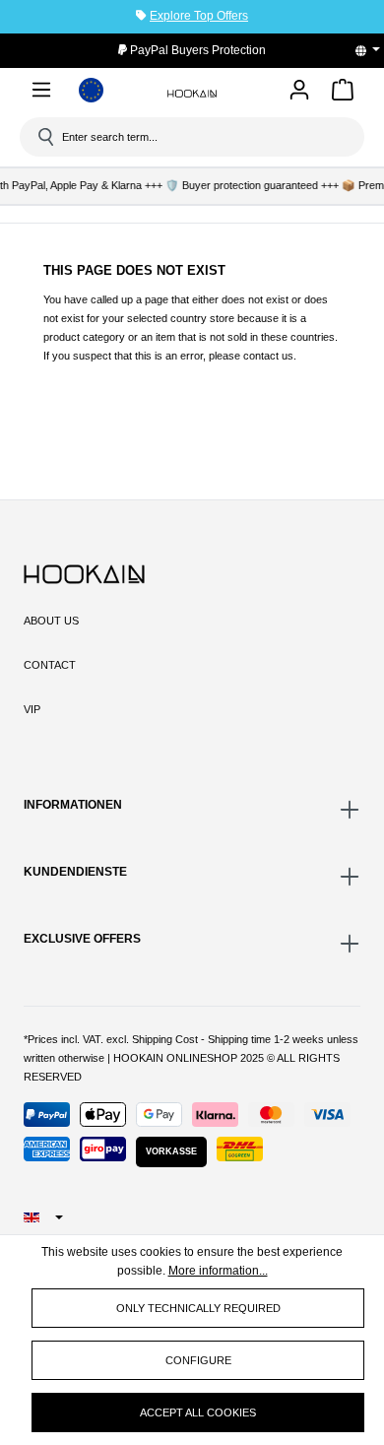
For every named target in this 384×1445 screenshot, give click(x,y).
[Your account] (299, 91)
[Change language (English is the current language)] (374, 50)
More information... (218, 1271)
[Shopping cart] (342, 93)
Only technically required (198, 1308)
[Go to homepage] (192, 93)
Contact (50, 665)
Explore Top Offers (199, 16)
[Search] (44, 137)
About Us (51, 620)
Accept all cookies (198, 1412)
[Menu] (41, 93)
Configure (198, 1360)
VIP (32, 709)
